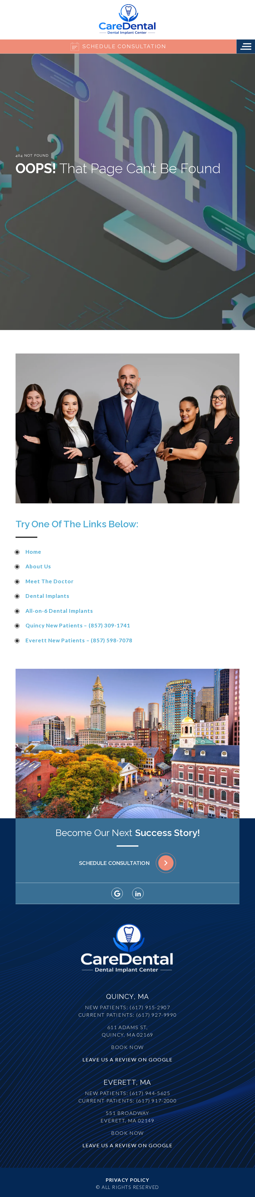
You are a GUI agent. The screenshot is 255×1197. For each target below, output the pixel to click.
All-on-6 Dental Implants (59, 611)
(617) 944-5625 (150, 1093)
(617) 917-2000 (156, 1100)
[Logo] (127, 19)
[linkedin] (138, 893)
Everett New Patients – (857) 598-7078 (79, 640)
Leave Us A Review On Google (127, 1059)
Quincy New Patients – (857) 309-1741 (78, 625)
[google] (117, 893)
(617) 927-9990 (156, 1015)
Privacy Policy (127, 1180)
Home (33, 551)
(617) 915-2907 (150, 1007)
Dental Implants (47, 596)
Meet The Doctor (50, 581)
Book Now (127, 1047)
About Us (38, 566)
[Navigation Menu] (245, 46)
